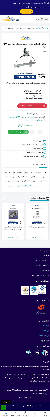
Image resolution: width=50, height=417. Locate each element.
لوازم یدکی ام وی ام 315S (24, 117)
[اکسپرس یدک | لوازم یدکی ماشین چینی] (10, 19)
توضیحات (43, 165)
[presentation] (4, 198)
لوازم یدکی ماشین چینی (32, 120)
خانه (46, 28)
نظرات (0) (35, 165)
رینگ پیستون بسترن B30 (37, 227)
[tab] (43, 164)
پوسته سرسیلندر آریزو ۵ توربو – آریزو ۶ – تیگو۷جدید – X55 (13, 228)
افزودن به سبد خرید (16, 132)
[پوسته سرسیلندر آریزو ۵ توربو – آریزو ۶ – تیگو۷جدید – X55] (13, 214)
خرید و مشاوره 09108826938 (31, 105)
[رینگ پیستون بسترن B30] (37, 214)
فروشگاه (40, 28)
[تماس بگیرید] (3, 407)
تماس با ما (28, 11)
